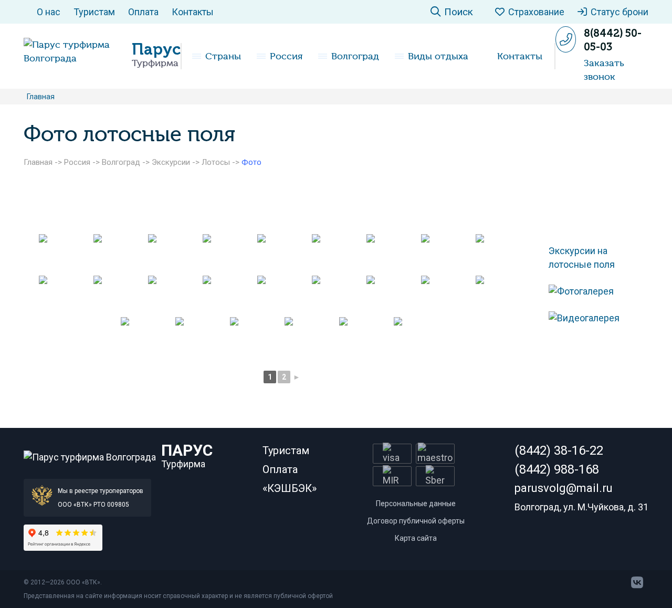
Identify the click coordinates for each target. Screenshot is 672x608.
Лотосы (216, 162)
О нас (48, 11)
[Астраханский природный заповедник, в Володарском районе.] (338, 295)
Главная (38, 162)
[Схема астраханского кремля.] (447, 295)
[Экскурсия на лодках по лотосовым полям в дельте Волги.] (256, 337)
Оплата (143, 11)
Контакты (193, 11)
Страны (223, 56)
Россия (286, 56)
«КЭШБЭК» (289, 488)
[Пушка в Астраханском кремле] (502, 295)
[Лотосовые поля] (229, 254)
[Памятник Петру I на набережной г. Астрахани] (311, 337)
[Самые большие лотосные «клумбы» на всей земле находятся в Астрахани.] (174, 295)
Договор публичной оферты (416, 521)
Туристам (94, 11)
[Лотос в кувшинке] (392, 254)
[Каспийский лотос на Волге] (338, 254)
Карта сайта (416, 538)
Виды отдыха (438, 56)
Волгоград (355, 56)
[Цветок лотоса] (119, 295)
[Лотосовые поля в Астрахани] (447, 254)
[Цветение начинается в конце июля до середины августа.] (229, 295)
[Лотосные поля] (119, 254)
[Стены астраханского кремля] (201, 337)
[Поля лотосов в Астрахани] (283, 254)
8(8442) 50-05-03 (613, 40)
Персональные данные (416, 503)
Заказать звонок (604, 69)
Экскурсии (171, 162)
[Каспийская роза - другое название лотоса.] (283, 295)
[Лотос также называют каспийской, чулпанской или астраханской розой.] (392, 295)
